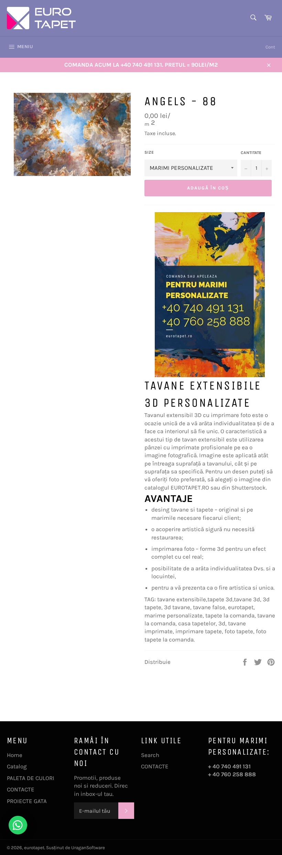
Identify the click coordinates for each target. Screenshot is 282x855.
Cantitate (251, 152)
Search (150, 755)
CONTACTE (20, 789)
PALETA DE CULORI (30, 778)
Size (149, 152)
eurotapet (34, 847)
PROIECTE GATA (27, 801)
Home (14, 755)
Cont (270, 47)
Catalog (17, 766)
